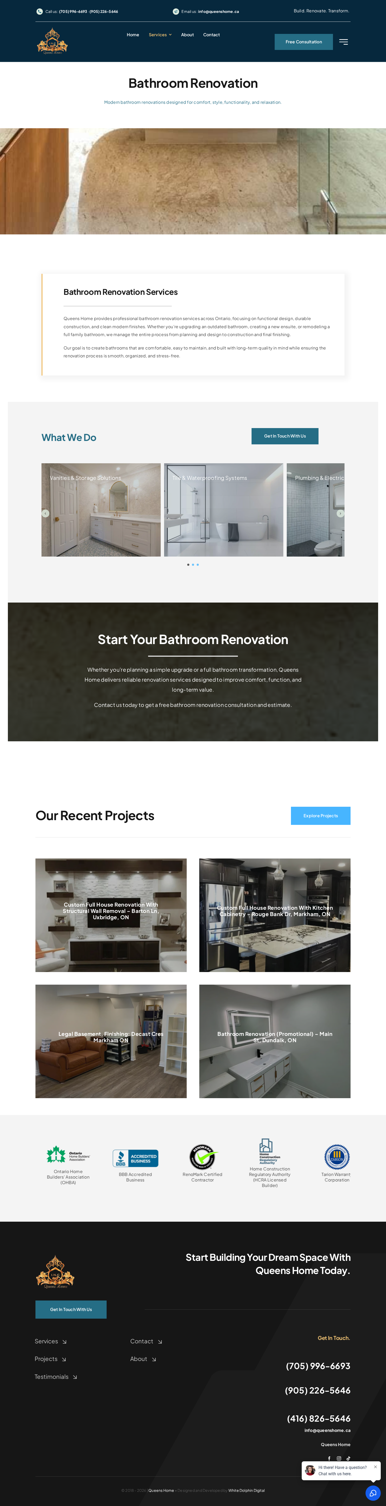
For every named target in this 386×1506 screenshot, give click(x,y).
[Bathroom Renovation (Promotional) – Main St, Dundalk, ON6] (55, 1255)
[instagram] (339, 1458)
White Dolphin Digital (246, 1490)
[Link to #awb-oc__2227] (343, 42)
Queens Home (161, 1490)
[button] (188, 565)
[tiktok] (348, 1458)
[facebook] (329, 1458)
